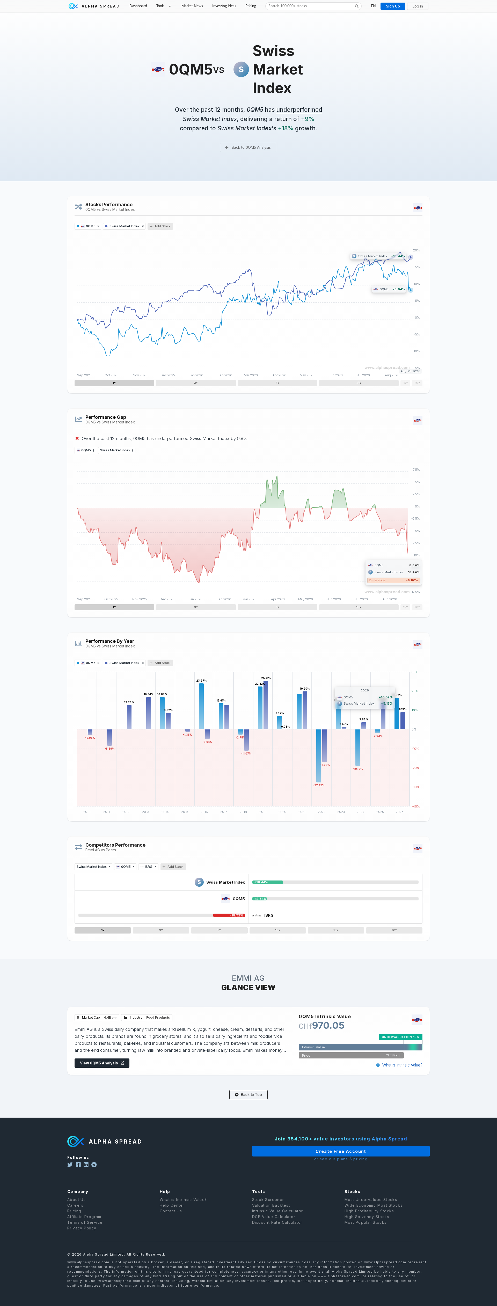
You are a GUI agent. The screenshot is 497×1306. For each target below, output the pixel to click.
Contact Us (171, 1211)
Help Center (172, 1205)
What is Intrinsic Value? (401, 1065)
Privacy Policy (82, 1228)
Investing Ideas (224, 6)
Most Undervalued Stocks (371, 1200)
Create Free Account (341, 1151)
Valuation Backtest (271, 1205)
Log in (418, 6)
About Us (76, 1200)
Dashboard (138, 6)
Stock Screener (268, 1200)
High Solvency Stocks (367, 1216)
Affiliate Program (84, 1216)
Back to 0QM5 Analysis (251, 147)
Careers (75, 1205)
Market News (192, 6)
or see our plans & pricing (341, 1159)
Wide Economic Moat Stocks (374, 1205)
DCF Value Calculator (273, 1216)
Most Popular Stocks (366, 1222)
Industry (149, 1017)
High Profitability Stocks (369, 1211)
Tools (160, 6)
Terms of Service (85, 1222)
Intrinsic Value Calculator (277, 1211)
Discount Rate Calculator (277, 1222)
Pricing (250, 6)
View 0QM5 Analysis (99, 1063)
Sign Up (393, 6)
